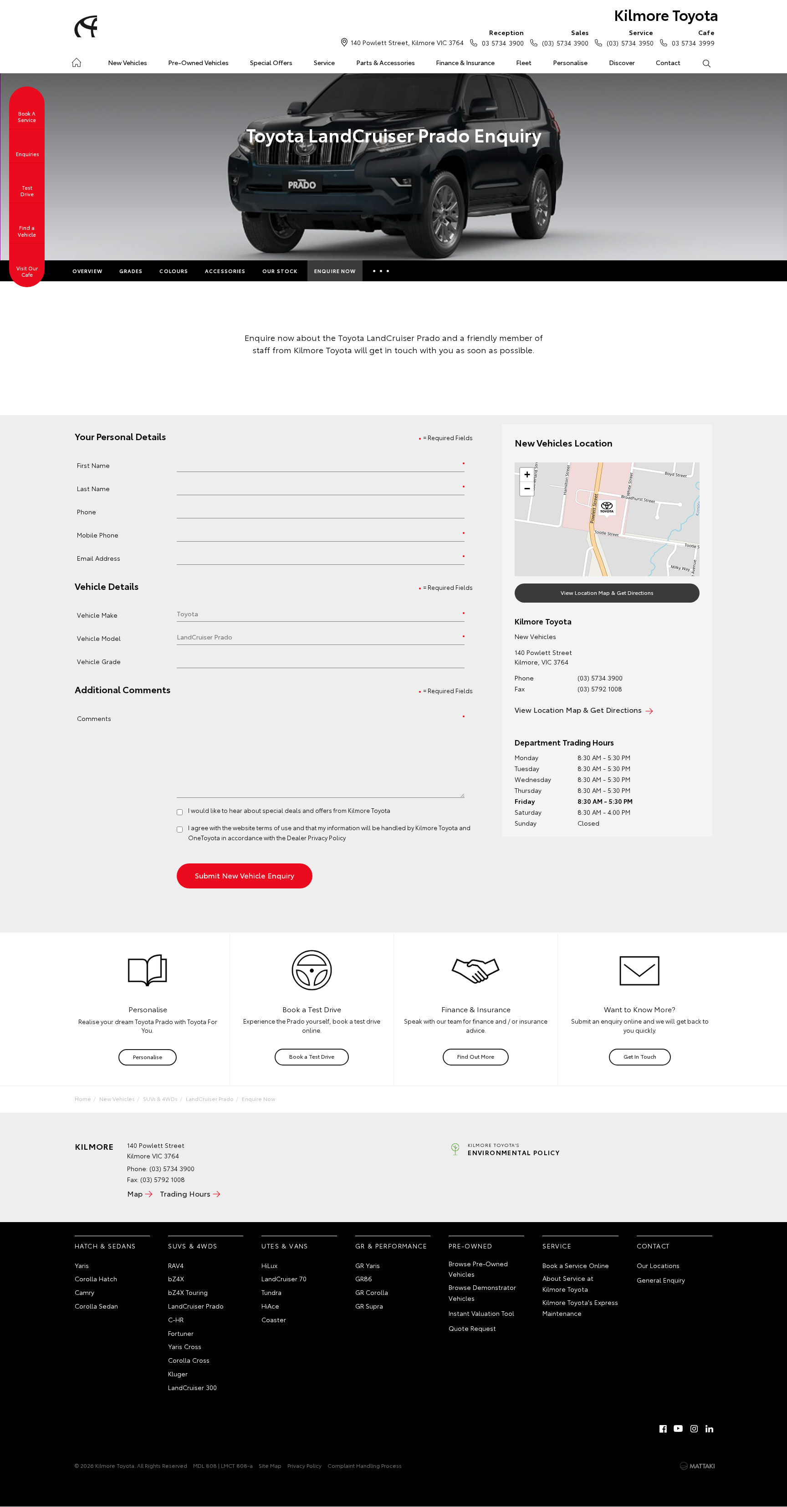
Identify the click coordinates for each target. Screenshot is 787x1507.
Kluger (178, 1373)
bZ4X (176, 1278)
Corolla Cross (189, 1360)
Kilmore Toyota (666, 14)
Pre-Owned (471, 1245)
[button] (607, 509)
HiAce (270, 1305)
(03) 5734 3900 (565, 37)
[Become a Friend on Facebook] (663, 1429)
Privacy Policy (304, 1465)
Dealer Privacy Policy (316, 837)
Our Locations (658, 1265)
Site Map (270, 1465)
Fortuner (181, 1333)
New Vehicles (127, 62)
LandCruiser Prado (210, 1098)
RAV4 (176, 1265)
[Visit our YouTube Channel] (679, 1429)
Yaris (82, 1265)
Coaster (273, 1319)
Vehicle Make (97, 614)
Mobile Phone (97, 534)
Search (706, 62)
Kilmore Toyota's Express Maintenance (580, 1308)
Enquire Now (335, 270)
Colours (173, 270)
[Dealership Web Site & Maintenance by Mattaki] (697, 1466)
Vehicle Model (99, 638)
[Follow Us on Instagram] (694, 1429)
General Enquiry (661, 1279)
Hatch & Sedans (105, 1245)
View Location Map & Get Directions (607, 592)
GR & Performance (391, 1245)
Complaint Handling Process (364, 1465)
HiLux (269, 1265)
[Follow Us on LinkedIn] (710, 1429)
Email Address (98, 557)
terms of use (273, 827)
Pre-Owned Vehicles (198, 62)
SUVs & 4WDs (160, 1098)
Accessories (225, 270)
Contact (668, 62)
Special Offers (271, 62)
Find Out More (475, 1056)
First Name (93, 465)
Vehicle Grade (99, 661)
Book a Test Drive (311, 1056)
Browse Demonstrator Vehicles (482, 1293)
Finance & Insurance (465, 62)
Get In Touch (639, 1056)
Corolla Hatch (96, 1278)
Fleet (523, 62)
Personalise (570, 62)
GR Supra (369, 1305)
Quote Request (472, 1328)
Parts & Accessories (385, 62)
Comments (94, 718)
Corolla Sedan (96, 1305)
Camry (84, 1292)
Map (135, 1193)
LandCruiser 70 (284, 1278)
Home (76, 60)
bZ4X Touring (188, 1292)
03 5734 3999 (693, 37)
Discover (622, 62)
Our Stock (279, 270)
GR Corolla (371, 1292)
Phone (86, 511)
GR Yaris (367, 1265)
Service (324, 62)
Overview (87, 270)
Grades (131, 270)
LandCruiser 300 (192, 1387)
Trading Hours (185, 1193)
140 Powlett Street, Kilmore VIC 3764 (407, 42)
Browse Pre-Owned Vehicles (478, 1269)
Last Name (93, 488)
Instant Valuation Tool (481, 1313)
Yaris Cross (184, 1346)
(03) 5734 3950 (630, 37)
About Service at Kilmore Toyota (567, 1284)
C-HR (176, 1319)
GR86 (363, 1278)
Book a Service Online (575, 1265)
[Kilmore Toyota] (84, 26)
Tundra (271, 1292)
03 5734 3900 (503, 37)
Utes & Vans (284, 1245)
